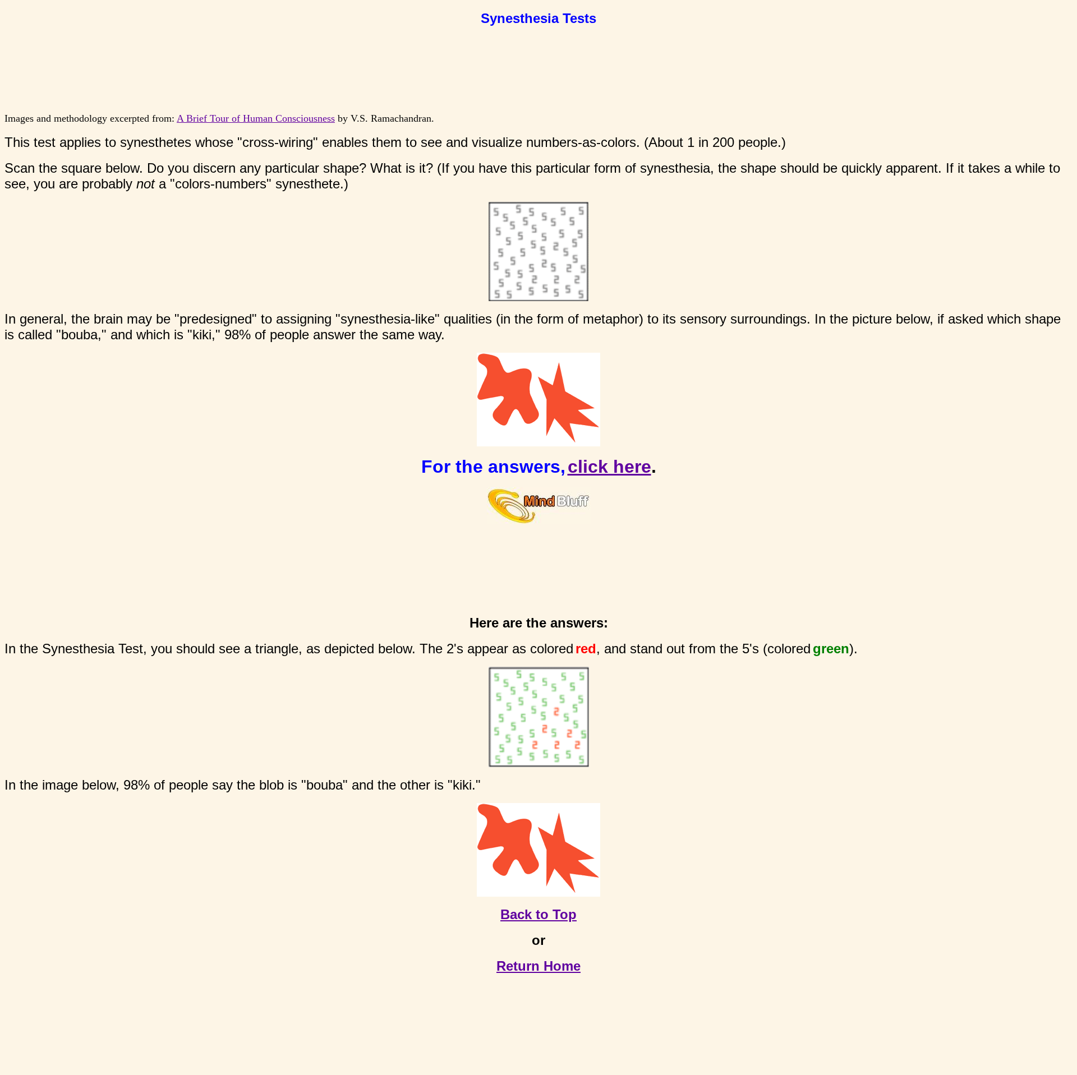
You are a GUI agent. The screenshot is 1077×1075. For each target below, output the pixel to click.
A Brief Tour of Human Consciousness (256, 118)
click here (609, 466)
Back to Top (538, 914)
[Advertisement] (538, 64)
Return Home (538, 966)
